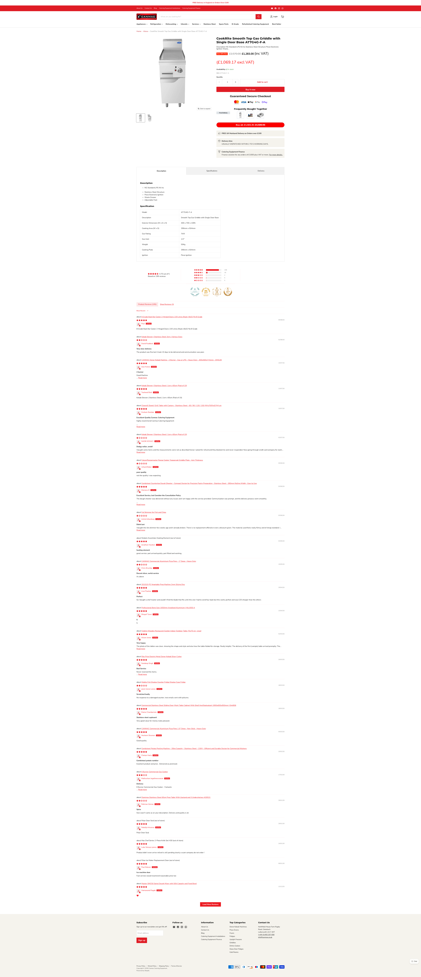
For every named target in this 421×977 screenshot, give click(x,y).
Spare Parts (223, 24)
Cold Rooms (234, 952)
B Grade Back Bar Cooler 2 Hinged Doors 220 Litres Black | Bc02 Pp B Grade (171, 317)
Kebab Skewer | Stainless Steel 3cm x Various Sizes (161, 337)
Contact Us (148, 8)
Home (138, 31)
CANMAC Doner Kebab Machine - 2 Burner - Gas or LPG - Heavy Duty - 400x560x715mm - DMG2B (181, 360)
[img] (159, 274)
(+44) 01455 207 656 (266, 935)
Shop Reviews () (167, 304)
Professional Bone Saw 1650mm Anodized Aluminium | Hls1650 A (168, 608)
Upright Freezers (236, 939)
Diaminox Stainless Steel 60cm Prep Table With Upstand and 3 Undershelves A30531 (175, 797)
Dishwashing (171, 24)
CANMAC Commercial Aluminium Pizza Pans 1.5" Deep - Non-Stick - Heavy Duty (173, 728)
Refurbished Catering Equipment (255, 24)
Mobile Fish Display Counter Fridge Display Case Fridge (163, 682)
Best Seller (276, 24)
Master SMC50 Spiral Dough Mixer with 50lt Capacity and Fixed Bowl (169, 883)
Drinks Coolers (235, 946)
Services (195, 24)
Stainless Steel (209, 24)
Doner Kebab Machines (238, 927)
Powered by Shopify (142, 971)
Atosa (145, 31)
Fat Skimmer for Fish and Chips (153, 512)
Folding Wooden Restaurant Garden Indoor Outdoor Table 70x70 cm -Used (171, 631)
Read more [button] (142, 378)
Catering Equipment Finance (191, 8)
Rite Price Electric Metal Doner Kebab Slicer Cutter (161, 656)
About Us (139, 8)
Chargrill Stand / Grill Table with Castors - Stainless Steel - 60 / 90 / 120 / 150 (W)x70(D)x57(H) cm (181, 405)
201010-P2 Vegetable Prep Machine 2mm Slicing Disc (163, 584)
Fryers (232, 933)
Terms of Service (176, 966)
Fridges (232, 936)
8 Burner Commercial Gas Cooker (154, 772)
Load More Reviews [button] (210, 904)
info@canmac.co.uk (265, 937)
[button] (198, 270)
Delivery (261, 171)
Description (161, 171)
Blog (155, 8)
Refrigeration (155, 24)
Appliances (141, 24)
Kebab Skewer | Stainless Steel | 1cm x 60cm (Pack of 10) (164, 385)
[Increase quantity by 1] (235, 82)
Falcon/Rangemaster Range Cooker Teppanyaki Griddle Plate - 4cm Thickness (172, 460)
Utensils (184, 24)
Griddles (233, 943)
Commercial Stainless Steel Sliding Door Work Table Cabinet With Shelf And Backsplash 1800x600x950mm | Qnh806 (188, 705)
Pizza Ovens (234, 930)
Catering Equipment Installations (169, 8)
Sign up (141, 940)
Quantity (219, 77)
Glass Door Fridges (236, 949)
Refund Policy (152, 966)
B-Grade (235, 24)
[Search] (258, 16)
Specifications (211, 171)
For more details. (276, 155)
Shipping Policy (164, 966)
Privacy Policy (140, 966)
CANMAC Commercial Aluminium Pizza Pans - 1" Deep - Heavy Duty (168, 561)
